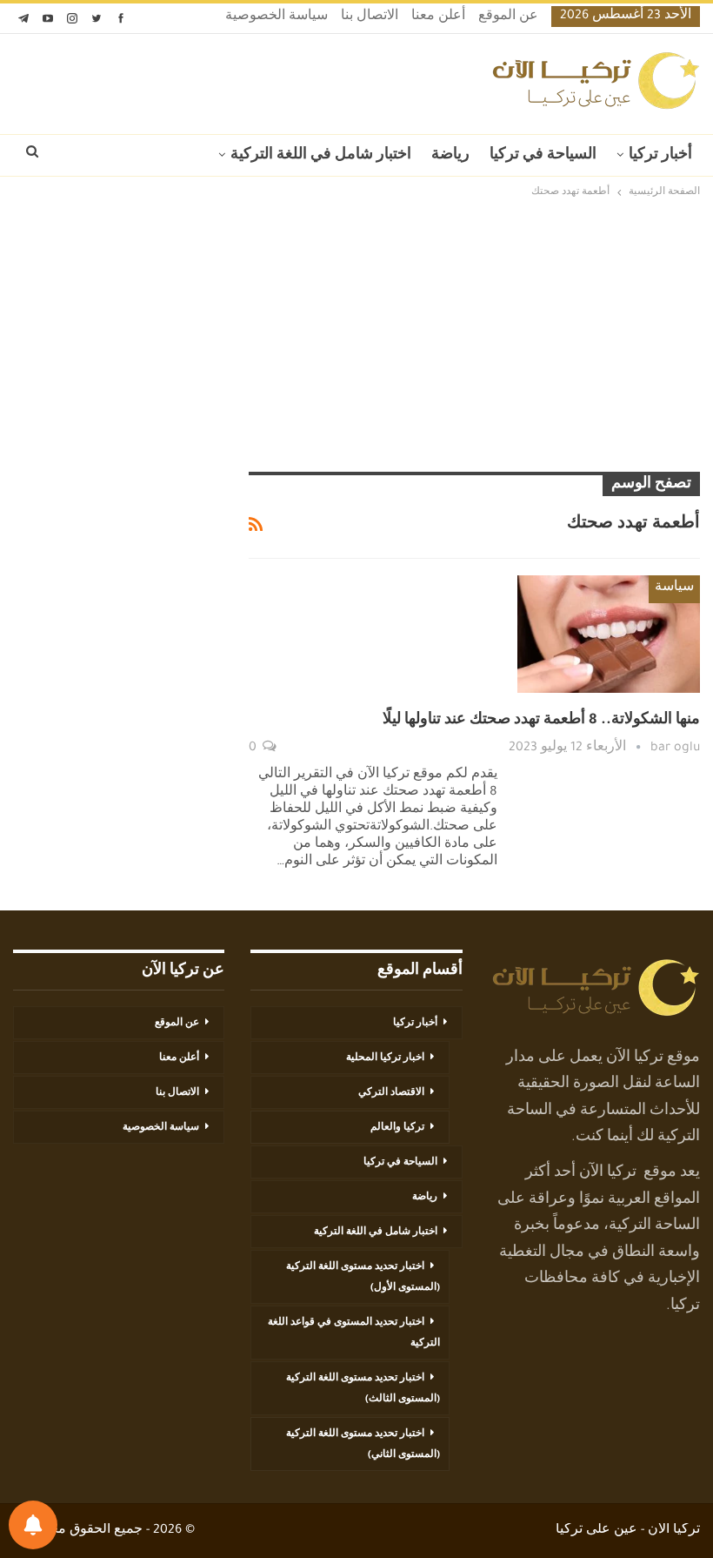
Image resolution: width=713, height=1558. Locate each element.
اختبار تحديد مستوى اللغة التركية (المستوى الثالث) (363, 1389)
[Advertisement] (356, 337)
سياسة (674, 588)
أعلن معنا (438, 17)
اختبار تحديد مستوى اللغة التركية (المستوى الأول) (363, 1277)
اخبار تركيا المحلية (385, 1058)
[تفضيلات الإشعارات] (33, 1525)
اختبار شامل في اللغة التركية (320, 156)
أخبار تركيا (660, 156)
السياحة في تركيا (543, 156)
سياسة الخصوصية (276, 17)
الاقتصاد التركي (391, 1093)
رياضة (450, 156)
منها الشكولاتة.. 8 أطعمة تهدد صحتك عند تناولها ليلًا (541, 721)
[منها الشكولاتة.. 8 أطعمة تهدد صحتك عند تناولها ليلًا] (608, 633)
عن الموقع (508, 17)
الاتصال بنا (369, 17)
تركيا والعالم (397, 1128)
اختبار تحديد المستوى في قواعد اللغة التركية (354, 1333)
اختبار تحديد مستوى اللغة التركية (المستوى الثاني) (363, 1445)
